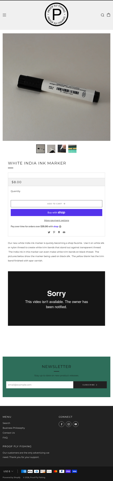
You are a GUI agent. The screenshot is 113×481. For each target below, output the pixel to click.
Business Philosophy (14, 428)
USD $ (7, 471)
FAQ (5, 437)
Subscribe (89, 385)
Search (6, 423)
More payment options (56, 220)
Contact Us (9, 432)
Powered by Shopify (11, 477)
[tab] (40, 148)
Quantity (15, 191)
